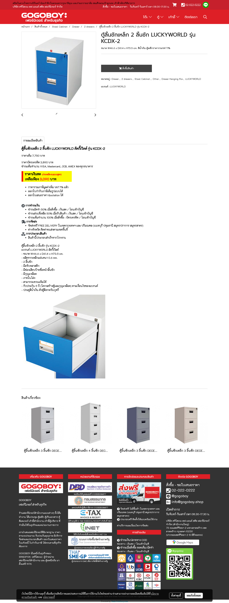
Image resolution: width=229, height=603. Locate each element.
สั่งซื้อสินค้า (128, 68)
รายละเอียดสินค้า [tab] (32, 140)
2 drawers (127, 78)
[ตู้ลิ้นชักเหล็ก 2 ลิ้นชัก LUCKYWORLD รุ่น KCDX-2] (59, 70)
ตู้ (158, 16)
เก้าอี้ (172, 16)
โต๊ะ (146, 16)
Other (156, 78)
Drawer (116, 78)
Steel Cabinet (143, 78)
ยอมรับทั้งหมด (194, 595)
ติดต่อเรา (191, 16)
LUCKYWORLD (193, 78)
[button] (205, 17)
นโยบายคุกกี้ (49, 597)
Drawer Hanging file (172, 78)
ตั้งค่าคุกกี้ (176, 595)
